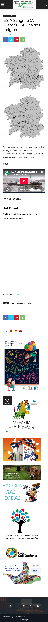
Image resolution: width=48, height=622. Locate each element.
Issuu (16, 294)
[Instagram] (24, 605)
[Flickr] (17, 605)
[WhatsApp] (22, 39)
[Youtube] (37, 605)
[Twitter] (11, 39)
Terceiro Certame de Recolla (20, 303)
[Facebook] (5, 39)
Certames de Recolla (9, 16)
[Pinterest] (16, 39)
